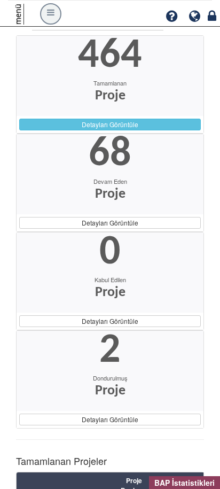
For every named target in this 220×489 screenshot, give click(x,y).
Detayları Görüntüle (110, 124)
